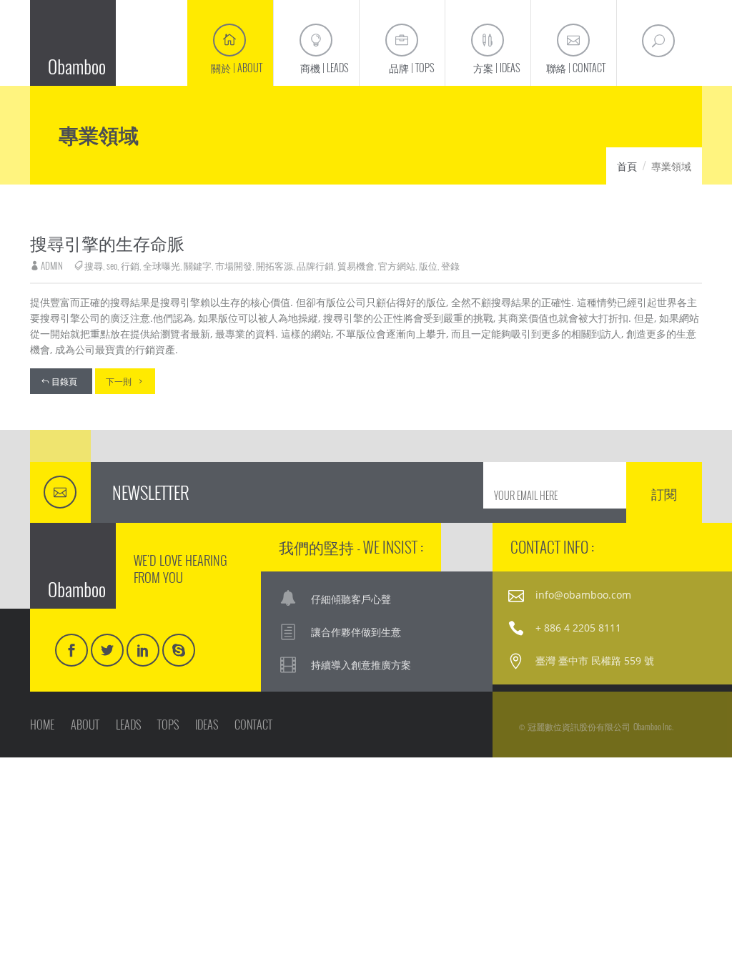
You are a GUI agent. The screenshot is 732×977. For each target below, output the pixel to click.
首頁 (627, 165)
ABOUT (85, 724)
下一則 (119, 381)
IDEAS (206, 724)
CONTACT (253, 724)
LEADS (128, 724)
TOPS (168, 724)
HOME (42, 724)
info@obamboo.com (583, 595)
